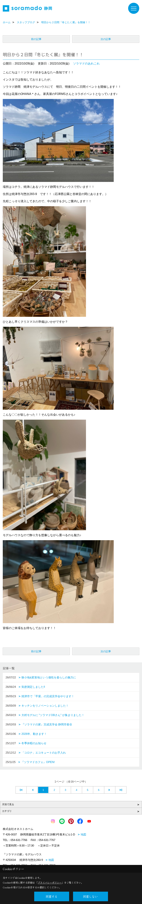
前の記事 (36, 39)
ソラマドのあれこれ (86, 63)
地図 (83, 834)
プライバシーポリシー (50, 882)
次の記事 (106, 39)
